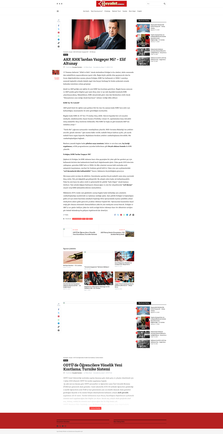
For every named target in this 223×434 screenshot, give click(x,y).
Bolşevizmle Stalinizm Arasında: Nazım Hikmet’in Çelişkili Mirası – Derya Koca (158, 51)
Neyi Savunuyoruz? (97, 11)
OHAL (91, 218)
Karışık (70, 52)
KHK (87, 218)
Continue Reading (95, 408)
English (139, 11)
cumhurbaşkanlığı (77, 218)
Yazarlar (124, 11)
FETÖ (83, 218)
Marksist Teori (116, 11)
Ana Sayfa (86, 11)
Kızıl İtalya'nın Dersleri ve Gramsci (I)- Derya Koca (123, 263)
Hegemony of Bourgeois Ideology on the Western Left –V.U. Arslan (97, 287)
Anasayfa (65, 52)
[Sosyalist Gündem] (55, 72)
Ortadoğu (107, 11)
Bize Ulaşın (132, 11)
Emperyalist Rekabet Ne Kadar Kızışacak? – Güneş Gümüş (158, 26)
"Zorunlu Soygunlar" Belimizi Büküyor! (96, 267)
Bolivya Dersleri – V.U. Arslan (72, 265)
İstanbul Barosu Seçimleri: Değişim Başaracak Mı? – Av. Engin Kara (72, 285)
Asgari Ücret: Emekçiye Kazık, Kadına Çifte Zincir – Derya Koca (124, 285)
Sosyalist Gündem (77, 67)
